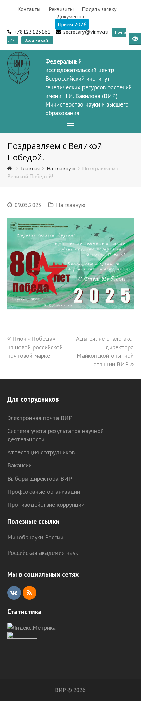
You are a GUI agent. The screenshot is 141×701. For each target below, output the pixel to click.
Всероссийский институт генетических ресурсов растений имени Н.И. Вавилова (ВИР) (88, 86)
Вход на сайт (37, 40)
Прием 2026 (72, 24)
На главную (70, 205)
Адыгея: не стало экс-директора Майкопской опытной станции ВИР (105, 351)
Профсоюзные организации (43, 491)
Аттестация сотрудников (41, 452)
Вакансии (19, 465)
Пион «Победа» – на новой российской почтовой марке (35, 347)
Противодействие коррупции (46, 504)
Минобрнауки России (35, 537)
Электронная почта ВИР (40, 418)
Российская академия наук (42, 553)
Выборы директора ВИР (39, 478)
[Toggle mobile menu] (70, 126)
